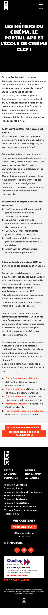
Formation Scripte (15, 389)
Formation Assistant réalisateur (22, 378)
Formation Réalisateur (16, 499)
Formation (11, 477)
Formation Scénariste (17, 403)
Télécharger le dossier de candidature (24, 433)
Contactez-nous (23, 526)
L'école (8, 470)
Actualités (32, 477)
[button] (24, 600)
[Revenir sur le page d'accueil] (13, 458)
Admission (10, 474)
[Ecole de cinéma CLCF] (6, 5)
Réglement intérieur (37, 591)
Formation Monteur (16, 396)
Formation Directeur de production (25, 410)
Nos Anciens (33, 474)
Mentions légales (24, 591)
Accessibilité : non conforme (24, 593)
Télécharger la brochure (22, 427)
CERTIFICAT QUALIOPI (16, 580)
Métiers (30, 470)
